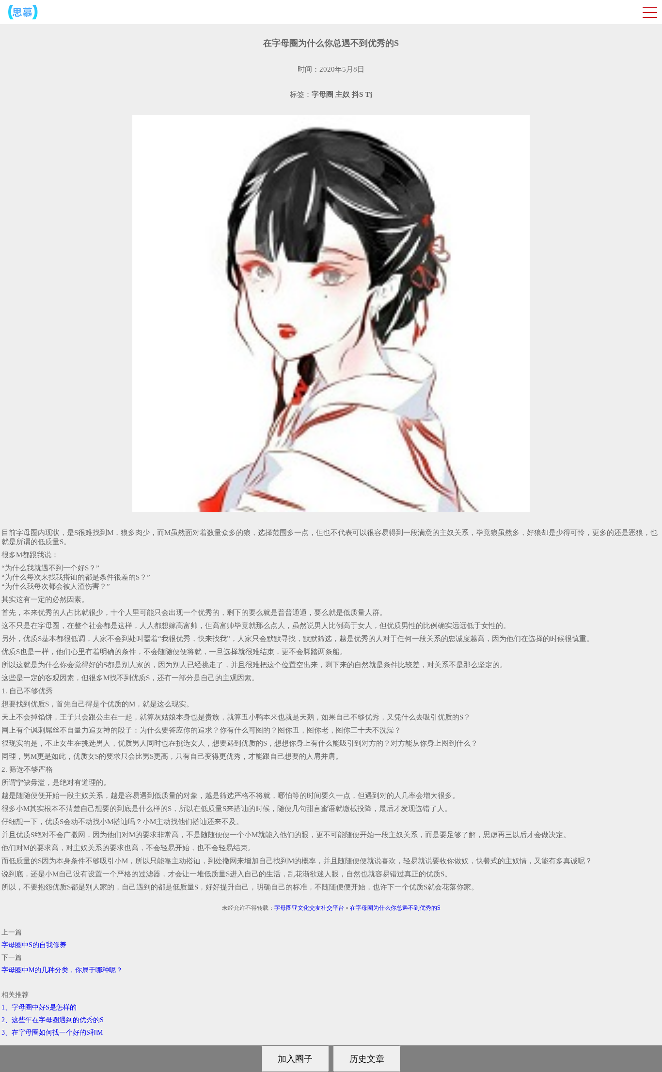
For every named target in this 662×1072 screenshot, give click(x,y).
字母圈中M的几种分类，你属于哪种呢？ (62, 970)
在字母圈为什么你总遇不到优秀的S (395, 907)
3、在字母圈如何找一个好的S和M (52, 1032)
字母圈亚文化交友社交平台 (309, 907)
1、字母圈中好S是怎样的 (39, 1007)
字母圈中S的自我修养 (33, 945)
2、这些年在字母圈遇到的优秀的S (52, 1020)
